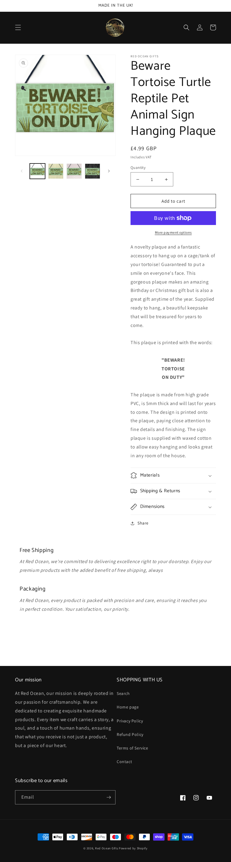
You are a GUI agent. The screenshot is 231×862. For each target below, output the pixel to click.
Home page (128, 707)
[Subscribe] (108, 797)
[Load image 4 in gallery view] (92, 171)
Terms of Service (132, 748)
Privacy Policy (130, 721)
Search (123, 693)
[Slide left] (21, 171)
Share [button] (143, 523)
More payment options (173, 232)
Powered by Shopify (133, 848)
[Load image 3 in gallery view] (74, 171)
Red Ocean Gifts (106, 848)
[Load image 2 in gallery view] (55, 171)
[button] (18, 27)
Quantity (138, 167)
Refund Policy (130, 734)
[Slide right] (109, 171)
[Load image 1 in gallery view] (37, 171)
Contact (124, 761)
